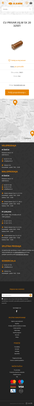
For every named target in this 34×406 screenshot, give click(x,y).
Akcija (17, 337)
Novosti (17, 335)
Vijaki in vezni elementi (17, 321)
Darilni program (17, 332)
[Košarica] (31, 3)
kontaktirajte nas (19, 85)
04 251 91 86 (8, 185)
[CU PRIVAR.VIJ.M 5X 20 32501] (17, 45)
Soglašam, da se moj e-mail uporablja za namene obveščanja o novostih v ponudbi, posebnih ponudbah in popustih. (16, 301)
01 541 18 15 (8, 221)
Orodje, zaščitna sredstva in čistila (17, 326)
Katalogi (17, 351)
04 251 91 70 (8, 159)
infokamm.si (8, 161)
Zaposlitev (17, 353)
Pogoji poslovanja (17, 358)
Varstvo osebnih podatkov (17, 360)
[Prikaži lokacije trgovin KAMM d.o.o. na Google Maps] (17, 120)
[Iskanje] (30, 9)
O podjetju (17, 347)
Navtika (17, 323)
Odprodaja (17, 330)
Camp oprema (17, 328)
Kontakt (17, 349)
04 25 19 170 (8, 265)
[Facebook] (17, 311)
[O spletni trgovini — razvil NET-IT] (29, 403)
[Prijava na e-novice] (30, 295)
